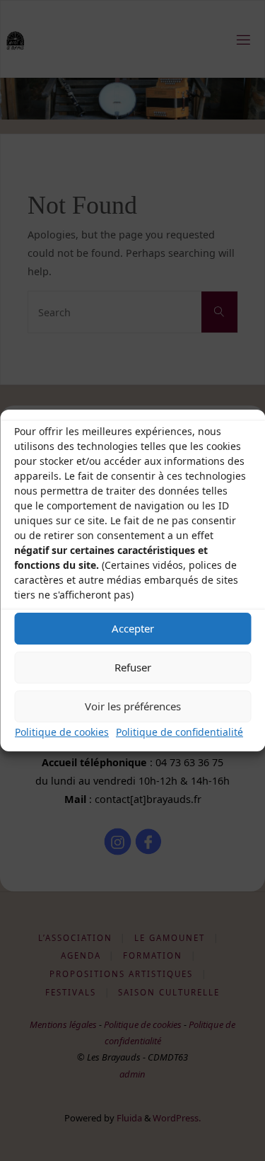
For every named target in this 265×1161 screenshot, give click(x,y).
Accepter (133, 628)
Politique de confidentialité (179, 732)
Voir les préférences (133, 706)
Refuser (132, 667)
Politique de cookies (62, 732)
